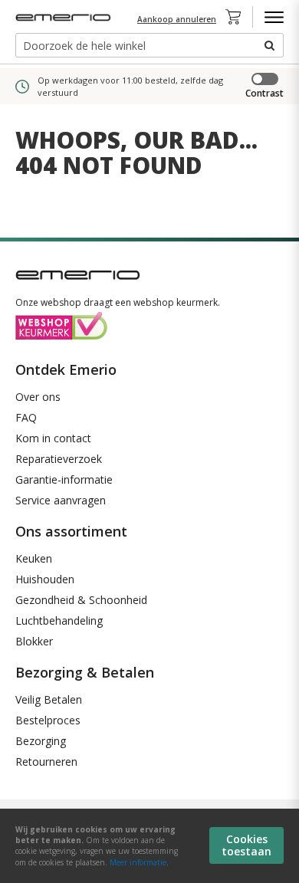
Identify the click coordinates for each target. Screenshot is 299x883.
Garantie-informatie (64, 479)
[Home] (65, 17)
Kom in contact (53, 438)
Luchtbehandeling (59, 620)
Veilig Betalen (48, 699)
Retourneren (46, 761)
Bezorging (40, 741)
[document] (149, 846)
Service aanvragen (60, 500)
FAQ (26, 417)
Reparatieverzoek (58, 458)
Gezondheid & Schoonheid (81, 599)
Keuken (33, 558)
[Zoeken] (268, 45)
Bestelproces (47, 720)
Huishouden (44, 579)
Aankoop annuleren (176, 19)
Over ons (38, 396)
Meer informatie (138, 862)
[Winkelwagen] (237, 17)
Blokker (34, 641)
